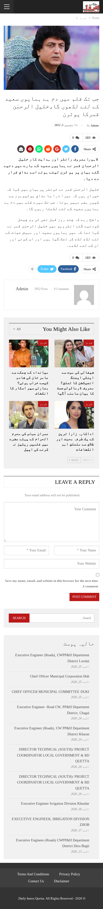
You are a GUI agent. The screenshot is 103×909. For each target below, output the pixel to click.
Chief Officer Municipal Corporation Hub (59, 676)
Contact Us (36, 881)
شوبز (88, 342)
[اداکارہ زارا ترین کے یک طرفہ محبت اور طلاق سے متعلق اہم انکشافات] (74, 415)
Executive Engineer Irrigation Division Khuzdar (55, 803)
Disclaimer (61, 881)
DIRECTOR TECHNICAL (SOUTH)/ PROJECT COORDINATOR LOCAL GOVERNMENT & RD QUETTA (53, 755)
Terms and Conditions (33, 874)
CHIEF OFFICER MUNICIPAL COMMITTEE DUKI (50, 692)
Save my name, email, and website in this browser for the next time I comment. (51, 583)
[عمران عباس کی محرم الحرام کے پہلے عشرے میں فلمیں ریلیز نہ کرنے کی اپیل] (28, 415)
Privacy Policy (69, 874)
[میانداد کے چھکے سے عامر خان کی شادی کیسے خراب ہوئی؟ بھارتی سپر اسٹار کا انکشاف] (28, 353)
